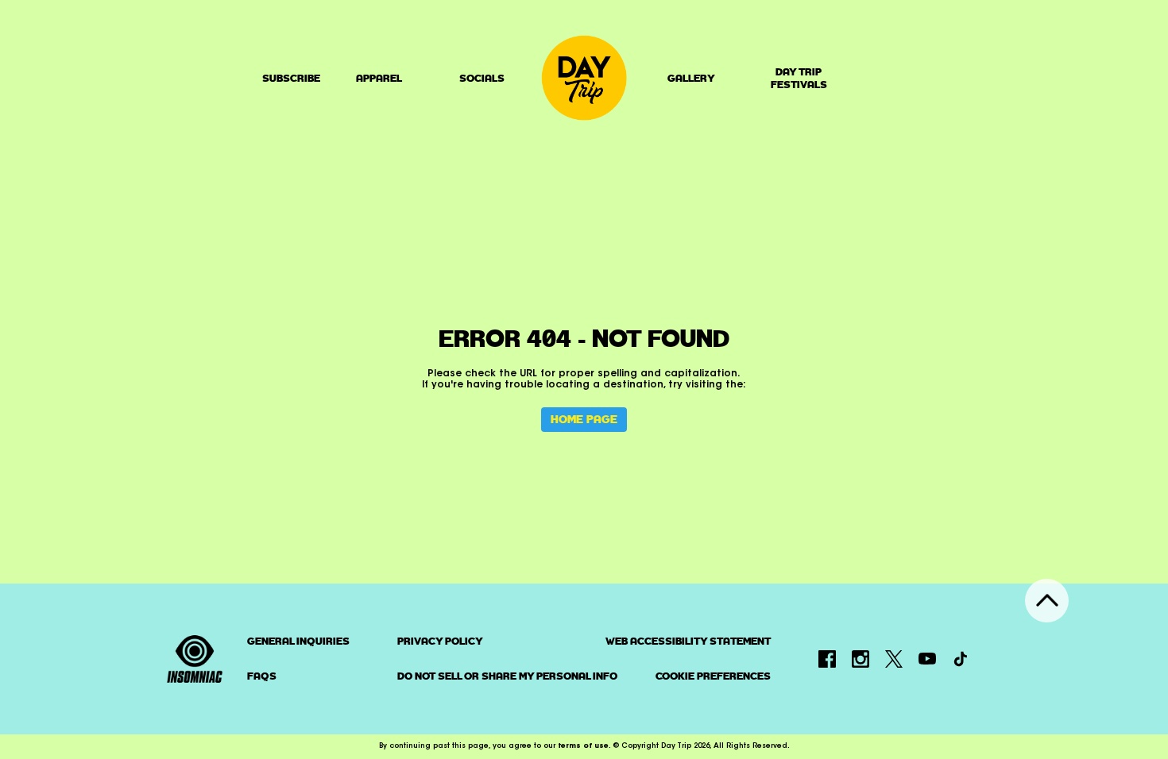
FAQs (262, 676)
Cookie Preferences (713, 676)
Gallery (691, 78)
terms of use (583, 745)
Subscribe (291, 78)
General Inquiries (298, 641)
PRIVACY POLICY (440, 641)
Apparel (379, 78)
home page (584, 419)
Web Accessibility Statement (688, 641)
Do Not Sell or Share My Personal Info (507, 676)
